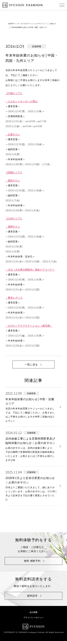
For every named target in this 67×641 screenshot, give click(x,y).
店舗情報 (36, 46)
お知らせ (53, 23)
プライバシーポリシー (33, 617)
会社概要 (33, 612)
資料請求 (32, 595)
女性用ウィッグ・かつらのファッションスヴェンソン (27, 23)
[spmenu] (62, 5)
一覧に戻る (31, 364)
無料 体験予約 (32, 560)
